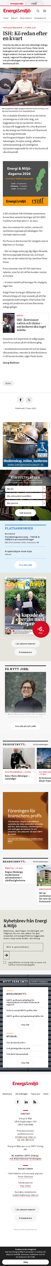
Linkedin (26, 1101)
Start (6, 18)
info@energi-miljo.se (25, 1137)
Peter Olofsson (25, 1176)
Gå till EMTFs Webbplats (38, 982)
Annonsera (7, 1094)
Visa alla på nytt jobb (25, 726)
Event (45, 1094)
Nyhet (8, 383)
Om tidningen (21, 1094)
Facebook (17, 1101)
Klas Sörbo (25, 1185)
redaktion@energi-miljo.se (25, 1195)
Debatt (14, 18)
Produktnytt (40, 18)
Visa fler (25, 1024)
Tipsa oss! (35, 1094)
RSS (34, 1101)
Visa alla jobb (25, 565)
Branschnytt (26, 18)
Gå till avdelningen (40, 744)
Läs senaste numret (25, 643)
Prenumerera (25, 652)
